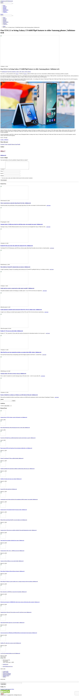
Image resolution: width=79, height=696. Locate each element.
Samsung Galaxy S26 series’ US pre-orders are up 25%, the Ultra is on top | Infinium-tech (15, 612)
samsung (29, 71)
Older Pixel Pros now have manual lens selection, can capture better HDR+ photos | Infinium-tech (20, 352)
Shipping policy (6, 675)
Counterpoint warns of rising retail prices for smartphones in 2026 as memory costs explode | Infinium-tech (19, 499)
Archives (2, 405)
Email (16, 144)
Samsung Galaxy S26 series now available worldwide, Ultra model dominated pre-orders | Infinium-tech (18, 530)
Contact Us (5, 12)
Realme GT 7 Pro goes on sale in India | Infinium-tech (11, 330)
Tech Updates (5, 9)
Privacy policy (6, 672)
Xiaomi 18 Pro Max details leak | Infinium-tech (8, 489)
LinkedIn (9, 144)
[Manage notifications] (2, 694)
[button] (1, 2)
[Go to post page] (14, 199)
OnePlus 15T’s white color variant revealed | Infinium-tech (10, 643)
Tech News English (11, 71)
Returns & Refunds (6, 674)
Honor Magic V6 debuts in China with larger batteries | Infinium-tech (12, 571)
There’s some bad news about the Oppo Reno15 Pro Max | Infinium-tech (15, 203)
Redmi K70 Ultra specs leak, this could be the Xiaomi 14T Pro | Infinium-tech (16, 245)
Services (4, 7)
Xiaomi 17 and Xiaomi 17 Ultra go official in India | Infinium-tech (11, 458)
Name (2, 171)
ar (15, 71)
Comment (2, 169)
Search (1, 399)
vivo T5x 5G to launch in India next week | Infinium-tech (10, 653)
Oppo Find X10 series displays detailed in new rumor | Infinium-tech (12, 540)
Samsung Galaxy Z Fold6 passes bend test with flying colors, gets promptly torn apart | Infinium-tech (21, 224)
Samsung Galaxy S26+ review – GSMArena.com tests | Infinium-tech (12, 550)
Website (2, 175)
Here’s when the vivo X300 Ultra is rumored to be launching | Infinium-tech (13, 591)
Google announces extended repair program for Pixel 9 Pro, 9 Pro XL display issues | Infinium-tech (21, 309)
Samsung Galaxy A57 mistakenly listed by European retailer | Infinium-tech (13, 509)
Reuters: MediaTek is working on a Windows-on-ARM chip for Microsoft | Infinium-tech (19, 394)
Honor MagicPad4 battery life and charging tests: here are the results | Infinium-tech (15, 427)
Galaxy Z (25, 73)
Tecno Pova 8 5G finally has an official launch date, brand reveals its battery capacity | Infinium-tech (17, 437)
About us (5, 6)
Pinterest (13, 144)
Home (4, 5)
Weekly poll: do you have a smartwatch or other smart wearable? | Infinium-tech (17, 288)
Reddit (19, 144)
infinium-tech (4, 71)
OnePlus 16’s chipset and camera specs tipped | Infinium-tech (10, 478)
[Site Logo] (6, 1)
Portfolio (4, 8)
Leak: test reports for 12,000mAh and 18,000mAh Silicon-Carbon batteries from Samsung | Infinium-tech (18, 632)
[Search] (12, 3)
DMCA (4, 676)
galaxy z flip (18, 71)
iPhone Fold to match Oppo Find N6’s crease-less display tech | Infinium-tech (13, 519)
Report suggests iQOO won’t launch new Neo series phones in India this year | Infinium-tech (16, 448)
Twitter (6, 144)
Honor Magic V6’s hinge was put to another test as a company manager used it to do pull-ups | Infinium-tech (19, 581)
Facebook (2, 144)
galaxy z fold (24, 71)
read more (48, 205)
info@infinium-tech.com (8, 666)
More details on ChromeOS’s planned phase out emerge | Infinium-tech (15, 266)
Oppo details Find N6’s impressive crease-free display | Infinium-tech (12, 622)
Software (4, 11)
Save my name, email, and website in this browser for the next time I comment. (17, 178)
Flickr (13, 689)
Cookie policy (5, 671)
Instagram (9, 689)
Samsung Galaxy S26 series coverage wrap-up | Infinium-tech (13, 373)
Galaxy (17, 73)
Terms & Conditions (7, 673)
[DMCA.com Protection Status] (5, 692)
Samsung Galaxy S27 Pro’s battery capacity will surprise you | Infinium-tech (13, 417)
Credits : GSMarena (4, 139)
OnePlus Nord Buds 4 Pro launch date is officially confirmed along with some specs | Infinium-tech (17, 468)
